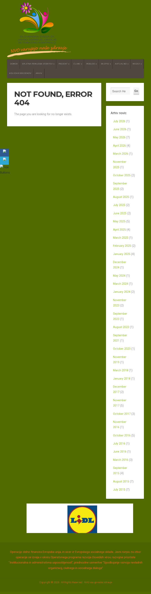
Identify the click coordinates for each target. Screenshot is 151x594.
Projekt (63, 64)
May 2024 (119, 275)
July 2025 (119, 205)
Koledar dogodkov (20, 73)
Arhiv (39, 73)
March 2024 (120, 283)
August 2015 (121, 481)
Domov (14, 64)
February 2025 (122, 246)
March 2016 (120, 460)
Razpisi (105, 64)
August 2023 (121, 327)
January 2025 (121, 254)
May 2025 (119, 221)
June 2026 (119, 129)
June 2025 (119, 213)
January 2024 (121, 292)
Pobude (90, 64)
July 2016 (119, 443)
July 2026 (119, 121)
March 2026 (120, 153)
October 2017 (122, 414)
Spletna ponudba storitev (37, 64)
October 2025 (122, 175)
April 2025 (119, 229)
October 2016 (122, 435)
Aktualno (121, 64)
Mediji (136, 64)
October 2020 (122, 348)
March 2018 (120, 370)
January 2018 (121, 378)
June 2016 (119, 451)
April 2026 (119, 145)
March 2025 (120, 237)
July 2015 (119, 489)
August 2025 (121, 197)
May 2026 (119, 137)
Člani (77, 64)
